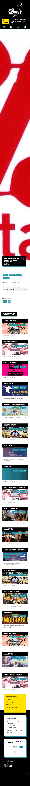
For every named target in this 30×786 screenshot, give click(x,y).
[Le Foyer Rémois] (15, 747)
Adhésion (9, 702)
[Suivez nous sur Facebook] (11, 27)
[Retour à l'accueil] (15, 16)
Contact (8, 699)
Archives (8, 705)
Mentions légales (11, 707)
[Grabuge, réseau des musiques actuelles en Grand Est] (19, 742)
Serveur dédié (6, 761)
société (4, 301)
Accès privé (25, 774)
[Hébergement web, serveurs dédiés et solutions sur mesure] (8, 767)
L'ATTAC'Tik (5, 274)
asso (9, 301)
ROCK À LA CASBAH (20, 20)
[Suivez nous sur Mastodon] (4, 27)
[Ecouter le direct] (12, 21)
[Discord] (25, 27)
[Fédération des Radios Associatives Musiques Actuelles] (10, 742)
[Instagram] (18, 27)
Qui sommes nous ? (12, 697)
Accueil (8, 710)
